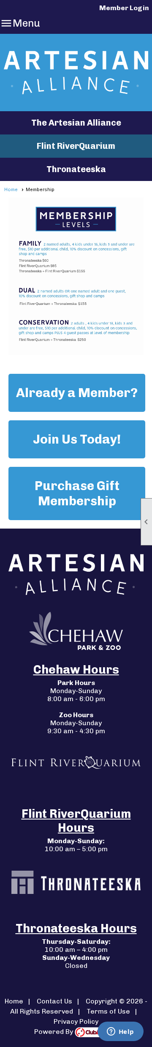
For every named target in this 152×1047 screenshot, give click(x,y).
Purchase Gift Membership (77, 493)
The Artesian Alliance (76, 123)
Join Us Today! (77, 439)
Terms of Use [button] (108, 1011)
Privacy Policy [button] (76, 1021)
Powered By (54, 1032)
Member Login (124, 8)
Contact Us (54, 1001)
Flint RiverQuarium (76, 146)
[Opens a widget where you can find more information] (120, 1032)
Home (11, 189)
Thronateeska (76, 169)
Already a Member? (77, 392)
